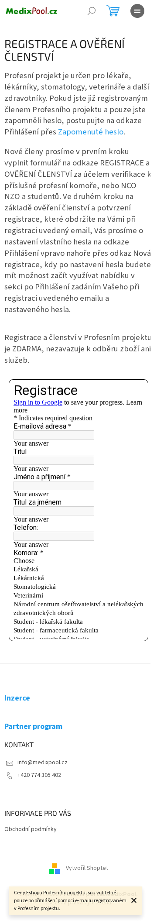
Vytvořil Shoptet (87, 868)
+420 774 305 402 (39, 775)
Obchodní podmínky (30, 829)
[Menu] (137, 11)
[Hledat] (91, 11)
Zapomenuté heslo (90, 131)
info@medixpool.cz (42, 762)
